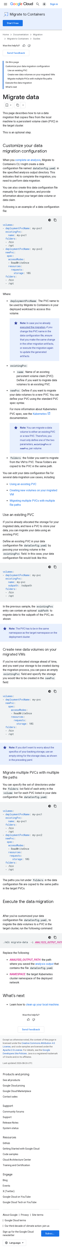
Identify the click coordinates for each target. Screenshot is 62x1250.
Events (6, 1185)
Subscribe (51, 1233)
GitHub (6, 1143)
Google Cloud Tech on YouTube (20, 1202)
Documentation (21, 34)
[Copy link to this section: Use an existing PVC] (37, 515)
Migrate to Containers (27, 14)
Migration (38, 34)
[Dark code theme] (49, 220)
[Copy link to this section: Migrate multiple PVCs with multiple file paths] (20, 778)
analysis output (44, 964)
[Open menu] (5, 4)
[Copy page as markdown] (18, 105)
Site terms (37, 1214)
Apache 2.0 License (12, 1050)
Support (7, 1117)
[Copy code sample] (55, 220)
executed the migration (32, 327)
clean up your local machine (42, 1004)
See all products (11, 1080)
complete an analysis (28, 160)
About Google (10, 1214)
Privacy (25, 1214)
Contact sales (10, 1096)
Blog (5, 1180)
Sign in (54, 4)
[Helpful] (24, 45)
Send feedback (16, 52)
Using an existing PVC (23, 484)
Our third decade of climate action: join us (27, 1225)
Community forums (13, 1111)
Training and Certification (16, 1165)
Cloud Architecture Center (17, 1159)
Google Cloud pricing (14, 1085)
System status (11, 1128)
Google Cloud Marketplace (17, 1091)
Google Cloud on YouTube (17, 1196)
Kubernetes (40, 413)
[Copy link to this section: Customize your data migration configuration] (50, 151)
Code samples (10, 1154)
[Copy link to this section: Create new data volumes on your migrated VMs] (28, 655)
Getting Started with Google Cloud (21, 1148)
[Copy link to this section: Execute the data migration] (6, 907)
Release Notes (10, 1122)
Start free (13, 23)
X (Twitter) (8, 1191)
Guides (36, 38)
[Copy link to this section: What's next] (28, 996)
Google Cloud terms (15, 1220)
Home (6, 34)
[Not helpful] (29, 45)
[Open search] (38, 4)
